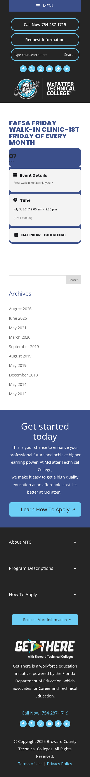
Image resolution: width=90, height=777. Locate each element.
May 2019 (17, 365)
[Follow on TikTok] (58, 68)
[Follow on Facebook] (23, 68)
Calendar (31, 235)
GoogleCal (55, 235)
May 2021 (17, 327)
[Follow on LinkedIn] (66, 68)
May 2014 (17, 384)
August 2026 (20, 308)
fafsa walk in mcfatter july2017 (33, 183)
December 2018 (23, 375)
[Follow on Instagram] (40, 68)
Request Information (44, 39)
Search (74, 280)
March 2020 (19, 337)
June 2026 (18, 318)
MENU (49, 5)
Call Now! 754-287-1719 (45, 713)
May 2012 (17, 393)
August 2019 (20, 356)
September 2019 (24, 346)
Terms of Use (30, 763)
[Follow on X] (31, 68)
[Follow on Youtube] (49, 68)
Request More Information (45, 619)
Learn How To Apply (45, 509)
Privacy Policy (59, 763)
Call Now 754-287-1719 (45, 24)
